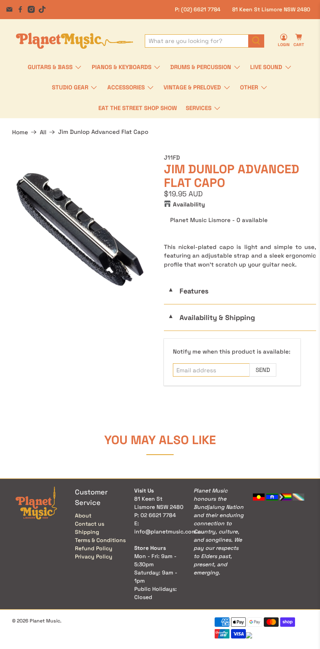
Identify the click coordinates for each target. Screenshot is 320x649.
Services (199, 108)
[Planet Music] (74, 41)
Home (20, 132)
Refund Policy (93, 548)
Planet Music (45, 621)
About (83, 515)
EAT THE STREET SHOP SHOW (137, 108)
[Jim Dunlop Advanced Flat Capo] (80, 229)
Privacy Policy (93, 556)
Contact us (89, 523)
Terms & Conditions (100, 540)
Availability (189, 204)
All (43, 132)
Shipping (87, 531)
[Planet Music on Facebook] (20, 9)
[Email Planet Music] (9, 9)
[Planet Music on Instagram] (31, 9)
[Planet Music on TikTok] (42, 9)
